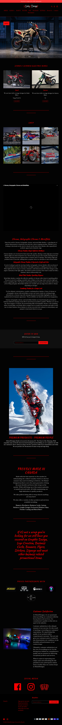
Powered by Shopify (20, 722)
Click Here (16, 101)
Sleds (6, 26)
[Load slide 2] (29, 56)
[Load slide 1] (28, 56)
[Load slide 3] (30, 56)
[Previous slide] (26, 56)
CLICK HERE (45, 101)
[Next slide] (33, 56)
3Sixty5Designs (11, 722)
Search (5, 701)
